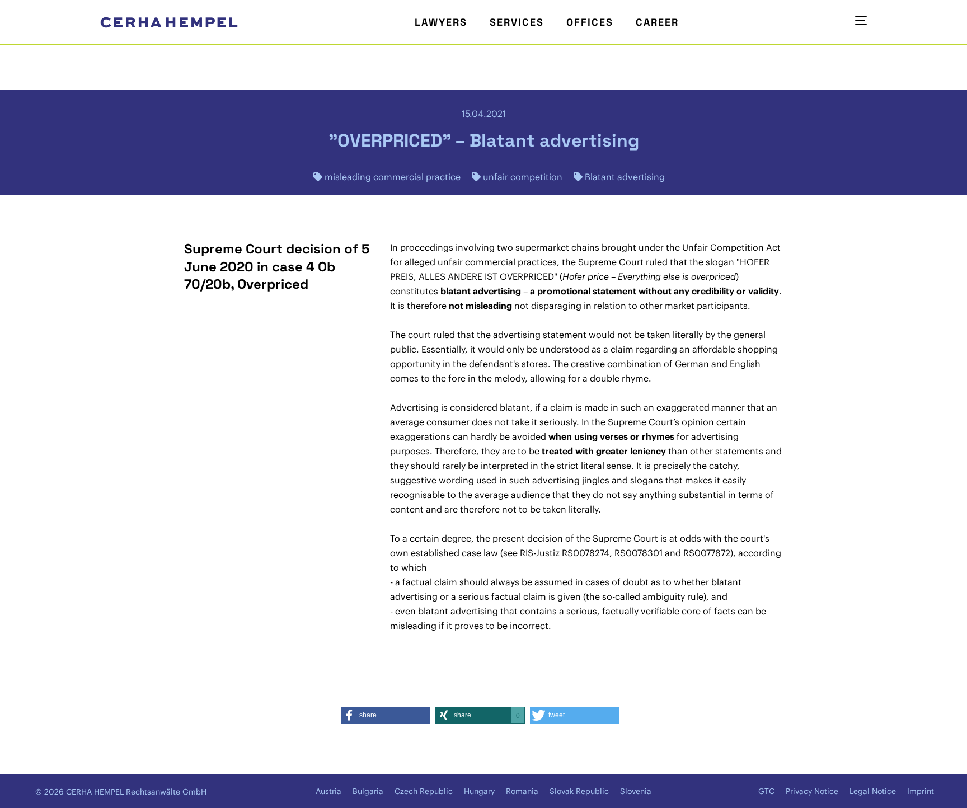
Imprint (920, 791)
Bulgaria (368, 791)
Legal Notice (872, 791)
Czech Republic (424, 791)
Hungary (479, 791)
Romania (522, 791)
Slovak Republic (579, 791)
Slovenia (635, 791)
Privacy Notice (812, 791)
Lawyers (441, 22)
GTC (766, 791)
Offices (589, 22)
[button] (385, 715)
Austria (328, 791)
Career (657, 22)
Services (517, 22)
